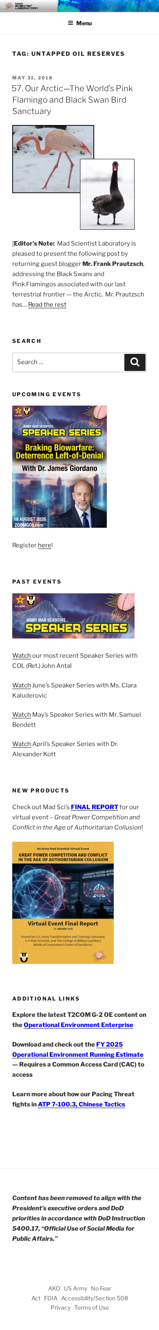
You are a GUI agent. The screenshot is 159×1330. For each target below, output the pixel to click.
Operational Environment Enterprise (78, 1025)
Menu (84, 23)
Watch (21, 655)
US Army (75, 1288)
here (44, 545)
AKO (54, 1288)
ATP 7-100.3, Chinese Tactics (81, 1104)
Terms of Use (91, 1307)
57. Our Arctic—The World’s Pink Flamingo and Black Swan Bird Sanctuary (72, 99)
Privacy (61, 1307)
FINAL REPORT (94, 807)
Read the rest (47, 304)
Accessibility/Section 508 (94, 1298)
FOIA (50, 1298)
